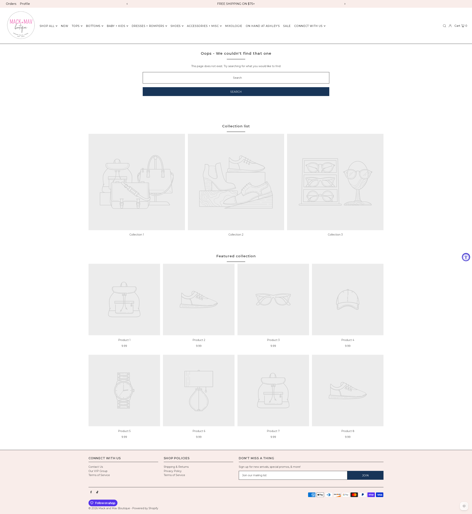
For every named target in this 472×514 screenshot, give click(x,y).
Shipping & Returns (176, 466)
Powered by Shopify (145, 508)
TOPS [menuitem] (76, 26)
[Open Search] (444, 25)
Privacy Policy (173, 471)
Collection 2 (235, 234)
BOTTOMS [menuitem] (93, 26)
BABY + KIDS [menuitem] (116, 26)
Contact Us (95, 466)
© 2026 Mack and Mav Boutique (109, 508)
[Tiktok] (97, 492)
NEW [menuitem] (64, 26)
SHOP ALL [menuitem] (47, 26)
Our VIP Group (97, 471)
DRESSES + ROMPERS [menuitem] (148, 26)
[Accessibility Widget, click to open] (466, 257)
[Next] (345, 4)
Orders (11, 4)
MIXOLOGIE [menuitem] (233, 26)
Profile (25, 4)
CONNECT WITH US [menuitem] (308, 26)
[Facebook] (91, 492)
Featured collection (236, 256)
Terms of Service (99, 475)
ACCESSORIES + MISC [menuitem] (203, 26)
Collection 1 (136, 234)
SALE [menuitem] (287, 26)
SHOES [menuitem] (176, 26)
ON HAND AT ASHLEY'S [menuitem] (263, 26)
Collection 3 (335, 234)
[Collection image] (136, 182)
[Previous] (127, 4)
